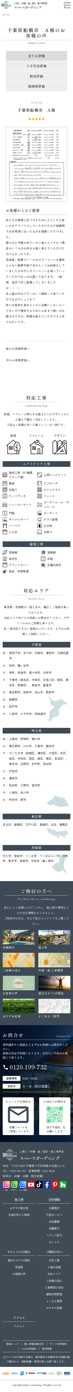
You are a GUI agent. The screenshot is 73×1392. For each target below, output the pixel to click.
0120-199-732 (25, 1066)
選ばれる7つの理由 (19, 1260)
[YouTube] (31, 1184)
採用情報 (47, 1348)
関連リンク (12, 1343)
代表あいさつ (54, 1215)
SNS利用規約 (29, 1348)
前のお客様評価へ (18, 348)
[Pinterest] (54, 1184)
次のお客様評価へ (18, 360)
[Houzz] (62, 1184)
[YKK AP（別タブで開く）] (22, 1373)
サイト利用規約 (58, 1343)
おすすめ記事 (54, 1308)
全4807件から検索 (18, 1215)
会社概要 (54, 1221)
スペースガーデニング (27, 7)
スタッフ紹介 (54, 1235)
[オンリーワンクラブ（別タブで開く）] (59, 1373)
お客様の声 (19, 1274)
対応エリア (54, 1274)
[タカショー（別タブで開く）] (30, 1373)
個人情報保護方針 (34, 1343)
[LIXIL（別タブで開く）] (6, 1373)
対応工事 (54, 1260)
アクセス (19, 1326)
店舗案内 (54, 1228)
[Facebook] (46, 1184)
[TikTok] (39, 1184)
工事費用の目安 (54, 1287)
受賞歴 (19, 1267)
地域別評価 (36, 86)
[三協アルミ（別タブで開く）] (14, 1373)
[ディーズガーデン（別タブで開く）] (51, 1373)
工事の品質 (54, 1267)
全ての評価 (36, 55)
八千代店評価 (36, 66)
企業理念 (54, 1208)
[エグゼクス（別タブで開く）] (67, 1373)
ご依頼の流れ (54, 1281)
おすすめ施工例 (19, 1208)
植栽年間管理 (54, 1294)
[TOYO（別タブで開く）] (41, 1373)
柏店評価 (36, 76)
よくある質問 (54, 1301)
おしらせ (54, 1242)
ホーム (6, 14)
